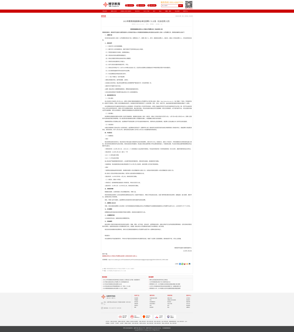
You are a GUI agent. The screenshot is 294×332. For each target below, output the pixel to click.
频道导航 (169, 295)
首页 (183, 16)
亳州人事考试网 (180, 321)
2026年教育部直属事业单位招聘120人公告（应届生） (115, 288)
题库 (135, 307)
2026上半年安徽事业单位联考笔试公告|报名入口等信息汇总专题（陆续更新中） (122, 279)
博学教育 (152, 24)
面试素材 (151, 307)
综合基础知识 (152, 301)
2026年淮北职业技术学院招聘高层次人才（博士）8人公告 (116, 286)
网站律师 (188, 305)
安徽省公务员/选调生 (126, 11)
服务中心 (185, 11)
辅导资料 (152, 295)
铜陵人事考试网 (142, 321)
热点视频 (177, 11)
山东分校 (140, 5)
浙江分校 (151, 5)
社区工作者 (146, 11)
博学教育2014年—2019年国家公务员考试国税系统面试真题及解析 (165, 288)
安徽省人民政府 (127, 323)
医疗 (154, 11)
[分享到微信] (182, 264)
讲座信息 (136, 303)
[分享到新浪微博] (185, 264)
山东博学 (121, 323)
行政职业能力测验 (153, 298)
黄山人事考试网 (173, 323)
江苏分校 (129, 5)
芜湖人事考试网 (157, 323)
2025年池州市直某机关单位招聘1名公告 (112, 284)
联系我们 (188, 300)
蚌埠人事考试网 (157, 321)
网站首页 (105, 11)
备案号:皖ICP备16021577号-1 (139, 328)
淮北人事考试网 (150, 323)
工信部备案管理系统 (166, 328)
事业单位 (137, 11)
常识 (151, 305)
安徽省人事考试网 (121, 321)
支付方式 (188, 303)
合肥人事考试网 (135, 323)
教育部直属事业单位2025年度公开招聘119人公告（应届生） (121, 268)
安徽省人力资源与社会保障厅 (132, 321)
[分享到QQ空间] (187, 264)
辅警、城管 (168, 11)
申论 (151, 300)
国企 (160, 11)
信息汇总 (136, 295)
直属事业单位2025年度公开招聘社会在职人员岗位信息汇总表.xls (119, 256)
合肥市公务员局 (142, 323)
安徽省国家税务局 (172, 321)
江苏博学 (117, 323)
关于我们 (188, 298)
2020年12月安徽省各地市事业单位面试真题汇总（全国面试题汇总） (165, 286)
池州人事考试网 (164, 321)
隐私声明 (188, 301)
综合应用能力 (152, 303)
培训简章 (136, 298)
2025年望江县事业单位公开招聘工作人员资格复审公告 (116, 282)
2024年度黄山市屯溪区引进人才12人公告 (116, 270)
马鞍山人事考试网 (165, 323)
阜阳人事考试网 (150, 321)
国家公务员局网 (113, 321)
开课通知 (136, 300)
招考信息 (186, 16)
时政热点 (136, 305)
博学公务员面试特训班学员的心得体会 (158, 279)
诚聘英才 (188, 307)
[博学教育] (111, 5)
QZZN (186, 321)
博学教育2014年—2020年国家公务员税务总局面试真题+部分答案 (164, 284)
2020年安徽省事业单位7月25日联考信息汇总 (159, 282)
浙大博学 (112, 323)
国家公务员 (114, 11)
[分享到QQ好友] (189, 264)
